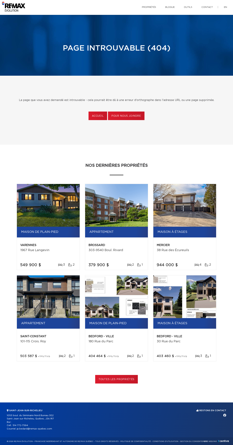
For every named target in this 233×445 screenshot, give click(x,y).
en (225, 7)
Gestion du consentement (194, 441)
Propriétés (149, 7)
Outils (188, 7)
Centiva (223, 441)
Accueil (98, 116)
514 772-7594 (20, 425)
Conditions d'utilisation (165, 441)
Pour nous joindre (126, 116)
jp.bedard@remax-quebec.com (34, 429)
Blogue (170, 7)
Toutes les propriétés (117, 379)
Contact (207, 7)
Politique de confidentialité (135, 441)
